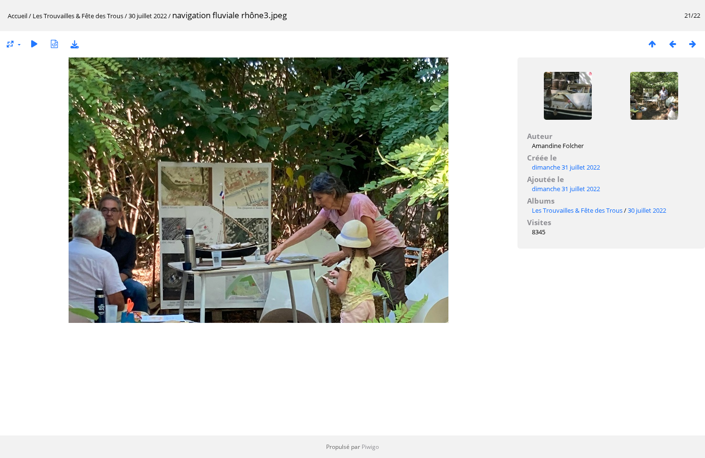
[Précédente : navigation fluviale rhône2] (672, 43)
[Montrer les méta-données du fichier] (54, 43)
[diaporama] (34, 43)
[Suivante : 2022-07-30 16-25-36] (692, 43)
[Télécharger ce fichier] (74, 43)
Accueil (17, 15)
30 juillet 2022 (148, 15)
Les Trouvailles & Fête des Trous (78, 15)
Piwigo (370, 447)
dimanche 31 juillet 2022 (566, 167)
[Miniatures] (652, 43)
